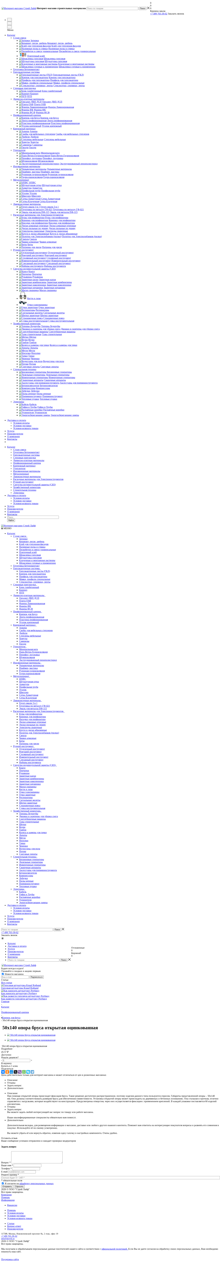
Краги (22, 768)
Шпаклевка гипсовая (30, 555)
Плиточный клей (28, 552)
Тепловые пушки (28, 886)
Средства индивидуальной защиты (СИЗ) (34, 484)
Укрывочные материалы (31, 665)
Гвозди (22, 644)
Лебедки (23, 878)
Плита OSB (25, 600)
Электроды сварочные (30, 727)
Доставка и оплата (16, 420)
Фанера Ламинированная (32, 603)
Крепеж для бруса (28, 614)
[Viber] (20, 1072)
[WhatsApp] (24, 1072)
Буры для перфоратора (30, 714)
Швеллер (23, 692)
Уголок (22, 689)
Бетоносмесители (28, 873)
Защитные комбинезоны (31, 778)
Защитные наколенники (31, 781)
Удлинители (25, 900)
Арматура (24, 684)
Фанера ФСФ (26, 609)
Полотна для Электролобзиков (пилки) (39, 733)
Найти (11, 520)
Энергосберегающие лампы (33, 902)
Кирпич (23, 590)
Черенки (23, 846)
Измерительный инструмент (33, 757)
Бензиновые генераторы (31, 859)
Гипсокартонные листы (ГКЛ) (34, 571)
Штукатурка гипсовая (30, 557)
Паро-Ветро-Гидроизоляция (33, 652)
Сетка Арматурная (28, 695)
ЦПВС (22, 679)
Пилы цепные (26, 881)
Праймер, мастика (28, 668)
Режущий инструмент (30, 751)
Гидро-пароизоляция (29, 673)
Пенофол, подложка (29, 654)
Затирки (23, 539)
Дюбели (23, 633)
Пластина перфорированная (33, 619)
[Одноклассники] (7, 1072)
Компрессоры (26, 875)
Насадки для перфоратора (32, 719)
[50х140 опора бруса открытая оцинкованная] (31, 1035)
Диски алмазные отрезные (32, 722)
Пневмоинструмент (29, 883)
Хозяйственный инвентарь (27, 487)
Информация (8, 1200)
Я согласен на (29, 1183)
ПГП (21, 592)
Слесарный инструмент (31, 759)
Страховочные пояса (29, 805)
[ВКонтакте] (3, 1072)
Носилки (23, 840)
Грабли (22, 830)
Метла (22, 838)
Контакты (12, 439)
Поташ (22, 851)
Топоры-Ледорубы (28, 813)
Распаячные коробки (29, 897)
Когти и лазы (26, 789)
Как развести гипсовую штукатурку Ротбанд (24, 999)
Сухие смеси (19, 449)
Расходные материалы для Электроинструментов (38, 479)
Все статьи (6, 982)
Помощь (5, 1197)
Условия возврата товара (25, 428)
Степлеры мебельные (30, 636)
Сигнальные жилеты (29, 800)
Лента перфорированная (31, 617)
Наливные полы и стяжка (32, 547)
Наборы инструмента (30, 762)
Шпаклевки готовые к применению (37, 563)
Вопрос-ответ (14, 1226)
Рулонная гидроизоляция (32, 671)
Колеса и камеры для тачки (33, 832)
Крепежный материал (24, 465)
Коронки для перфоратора (32, 716)
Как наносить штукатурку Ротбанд (19, 993)
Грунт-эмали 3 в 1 (28, 703)
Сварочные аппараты (30, 867)
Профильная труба (28, 687)
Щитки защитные (28, 803)
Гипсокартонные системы (26, 455)
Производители (15, 433)
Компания (6, 1194)
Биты (22, 741)
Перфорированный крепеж (27, 463)
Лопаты (23, 835)
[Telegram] (32, 1072)
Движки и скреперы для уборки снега (38, 816)
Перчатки (24, 770)
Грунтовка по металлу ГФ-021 (34, 706)
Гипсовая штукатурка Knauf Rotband (19, 988)
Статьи (10, 1223)
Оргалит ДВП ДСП (29, 598)
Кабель (22, 891)
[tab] (110, 1049)
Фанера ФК (25, 606)
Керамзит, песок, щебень (31, 541)
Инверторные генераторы (32, 865)
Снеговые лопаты (28, 854)
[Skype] (28, 1072)
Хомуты (23, 638)
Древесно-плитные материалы (28, 460)
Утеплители (19, 468)
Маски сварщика (27, 786)
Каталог (11, 35)
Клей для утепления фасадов (33, 544)
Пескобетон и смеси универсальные (37, 549)
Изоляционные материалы (26, 471)
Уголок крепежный (29, 622)
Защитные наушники (30, 784)
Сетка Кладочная (28, 697)
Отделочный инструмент (32, 749)
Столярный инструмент (31, 754)
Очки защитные (27, 794)
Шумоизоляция (27, 657)
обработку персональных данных (36, 1183)
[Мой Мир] (11, 1072)
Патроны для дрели (29, 743)
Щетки (22, 824)
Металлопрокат (21, 474)
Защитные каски (27, 776)
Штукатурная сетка (29, 681)
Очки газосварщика (29, 792)
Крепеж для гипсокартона (32, 574)
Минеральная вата (28, 649)
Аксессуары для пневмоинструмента (38, 870)
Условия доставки (22, 425)
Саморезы (24, 641)
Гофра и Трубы (26, 894)
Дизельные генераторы (31, 862)
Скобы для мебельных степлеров (36, 630)
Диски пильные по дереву (32, 724)
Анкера (23, 627)
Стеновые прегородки (24, 457)
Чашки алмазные (27, 738)
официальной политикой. (114, 1249)
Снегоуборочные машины (32, 819)
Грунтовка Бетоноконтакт (26, 452)
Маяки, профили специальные (34, 579)
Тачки (22, 843)
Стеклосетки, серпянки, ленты (34, 582)
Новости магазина (13, 974)
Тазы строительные (29, 821)
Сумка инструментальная (32, 808)
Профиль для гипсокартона (33, 576)
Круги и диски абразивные (33, 730)
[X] (15, 1072)
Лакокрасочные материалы (27, 476)
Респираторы (26, 797)
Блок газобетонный (29, 587)
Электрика (18, 492)
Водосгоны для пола (29, 848)
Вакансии (12, 1205)
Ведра (22, 827)
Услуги (10, 431)
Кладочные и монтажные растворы (37, 560)
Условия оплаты (21, 423)
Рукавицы (24, 773)
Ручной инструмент (23, 482)
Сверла (22, 735)
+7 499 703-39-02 (158, 13)
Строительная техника (24, 490)
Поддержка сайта (10, 1259)
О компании (13, 436)
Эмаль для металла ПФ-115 (33, 708)
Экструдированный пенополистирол (38, 660)
